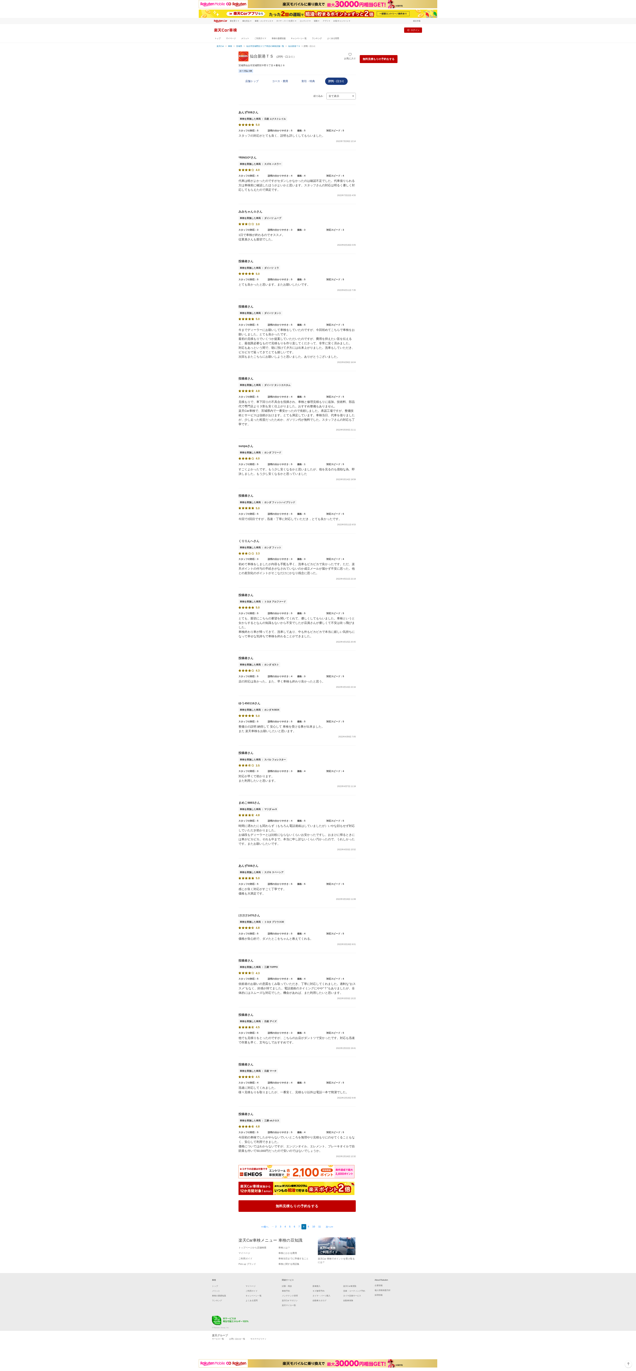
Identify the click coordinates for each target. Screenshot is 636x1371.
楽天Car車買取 (349, 1286)
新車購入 (316, 1286)
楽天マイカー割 (289, 1305)
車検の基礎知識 (279, 38)
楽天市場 (416, 21)
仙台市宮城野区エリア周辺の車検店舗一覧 (265, 46)
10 (313, 1226)
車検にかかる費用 (287, 1253)
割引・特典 (308, 81)
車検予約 (286, 1291)
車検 (230, 46)
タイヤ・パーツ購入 (321, 1296)
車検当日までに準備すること (293, 1258)
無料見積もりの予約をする (379, 59)
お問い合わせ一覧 (237, 1339)
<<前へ (264, 1226)
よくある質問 (333, 38)
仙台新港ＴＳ (294, 46)
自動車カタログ (319, 1300)
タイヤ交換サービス (352, 1296)
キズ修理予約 (318, 1291)
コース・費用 (280, 81)
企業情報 (379, 1285)
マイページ (231, 38)
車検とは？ (284, 1247)
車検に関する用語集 (288, 1264)
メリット (245, 38)
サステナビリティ (258, 1339)
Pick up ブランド (247, 1264)
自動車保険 (348, 1300)
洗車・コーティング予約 (354, 1291)
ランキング (317, 38)
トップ (218, 38)
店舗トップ (252, 81)
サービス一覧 (218, 1339)
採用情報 (379, 1295)
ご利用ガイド (260, 38)
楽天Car (220, 46)
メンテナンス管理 (290, 1296)
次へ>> (329, 1226)
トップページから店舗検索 (252, 1247)
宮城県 (239, 46)
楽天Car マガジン (290, 1300)
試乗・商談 (287, 1286)
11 (319, 1226)
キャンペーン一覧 (299, 38)
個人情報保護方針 (383, 1290)
